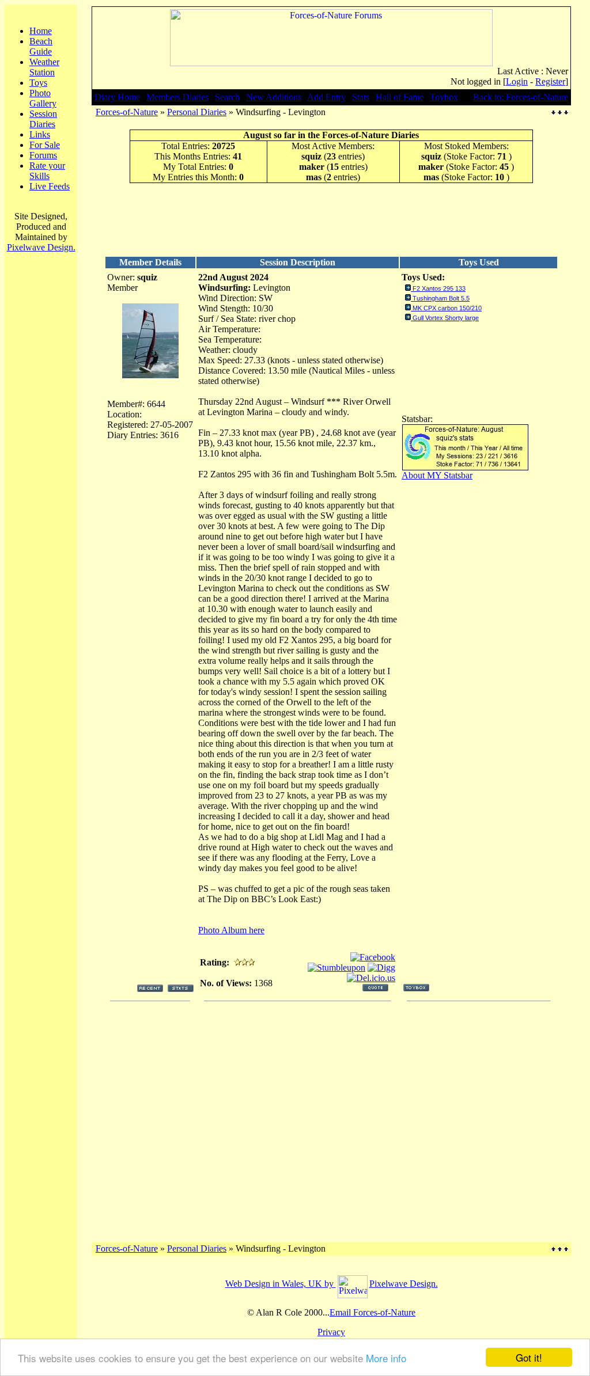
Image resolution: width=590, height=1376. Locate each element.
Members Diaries (177, 97)
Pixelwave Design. (41, 247)
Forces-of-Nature (127, 112)
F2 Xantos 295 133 (439, 288)
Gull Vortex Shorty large (446, 317)
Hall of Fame (399, 97)
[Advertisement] (331, 219)
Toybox (444, 97)
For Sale (44, 145)
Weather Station (44, 67)
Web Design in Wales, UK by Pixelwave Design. (331, 1283)
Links (39, 134)
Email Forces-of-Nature (372, 1312)
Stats (360, 97)
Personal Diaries (196, 112)
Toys (38, 83)
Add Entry (326, 97)
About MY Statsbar (437, 475)
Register (550, 81)
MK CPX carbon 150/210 (447, 308)
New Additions (273, 97)
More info (386, 1358)
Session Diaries (43, 119)
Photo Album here (231, 930)
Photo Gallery (42, 98)
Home (40, 31)
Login (517, 81)
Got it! (529, 1357)
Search (227, 97)
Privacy (331, 1332)
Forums (43, 155)
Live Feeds (49, 186)
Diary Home (117, 97)
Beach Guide (40, 46)
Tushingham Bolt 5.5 (441, 298)
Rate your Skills (47, 171)
